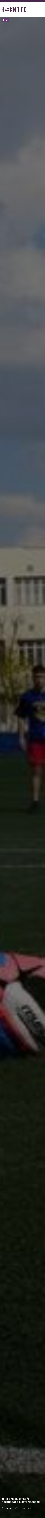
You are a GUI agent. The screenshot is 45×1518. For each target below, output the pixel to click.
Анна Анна (8, 1508)
